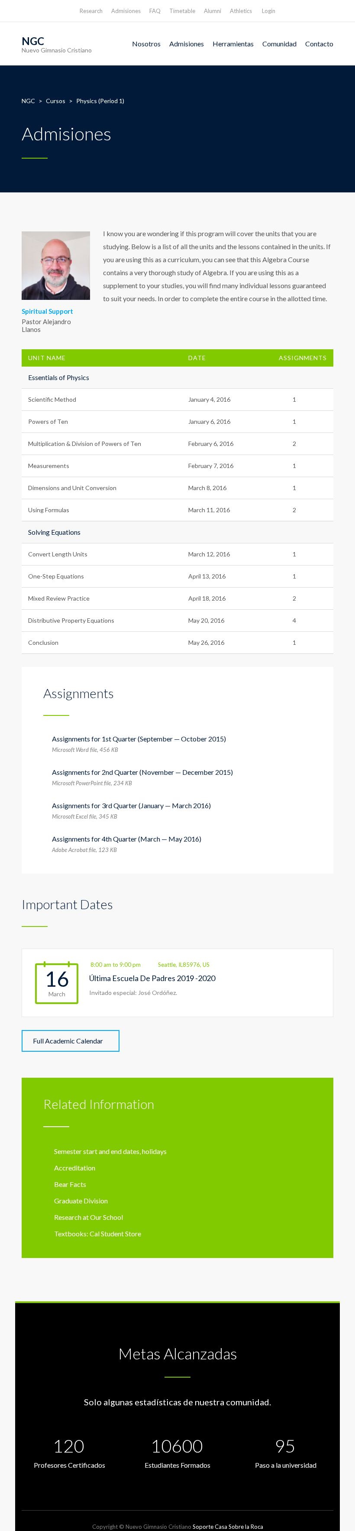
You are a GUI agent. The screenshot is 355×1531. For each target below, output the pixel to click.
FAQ (155, 10)
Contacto (319, 43)
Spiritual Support (47, 311)
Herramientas (233, 43)
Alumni (212, 10)
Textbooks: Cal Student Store (97, 1233)
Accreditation (74, 1168)
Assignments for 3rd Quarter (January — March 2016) (131, 805)
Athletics (241, 10)
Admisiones (126, 10)
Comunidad (279, 43)
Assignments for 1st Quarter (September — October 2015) (139, 739)
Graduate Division (81, 1200)
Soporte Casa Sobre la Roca (228, 1526)
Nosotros (146, 43)
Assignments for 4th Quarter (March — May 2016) (126, 839)
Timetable (182, 10)
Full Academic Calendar (68, 1041)
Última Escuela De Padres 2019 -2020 (152, 978)
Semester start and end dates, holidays (110, 1151)
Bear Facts (70, 1184)
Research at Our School (88, 1217)
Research (91, 10)
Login (268, 10)
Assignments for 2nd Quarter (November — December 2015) (142, 772)
